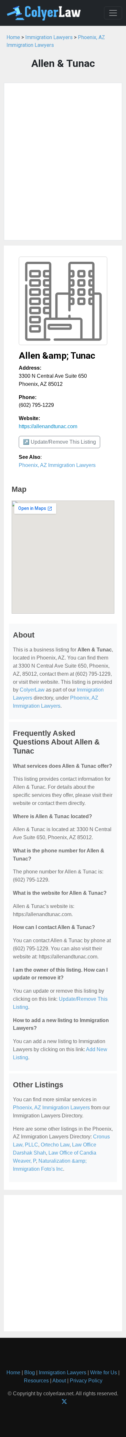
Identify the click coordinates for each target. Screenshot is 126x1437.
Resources (36, 1380)
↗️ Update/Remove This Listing (59, 442)
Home (13, 37)
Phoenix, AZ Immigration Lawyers (57, 465)
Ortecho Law (55, 1144)
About (59, 1380)
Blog (29, 1372)
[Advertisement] (63, 162)
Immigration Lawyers (49, 37)
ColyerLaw (32, 689)
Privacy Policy (86, 1380)
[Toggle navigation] (113, 12)
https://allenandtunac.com (48, 426)
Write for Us (103, 1372)
